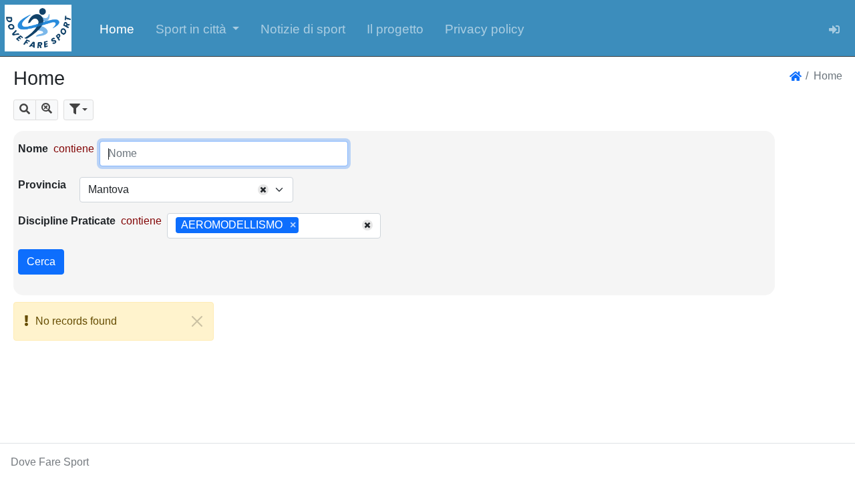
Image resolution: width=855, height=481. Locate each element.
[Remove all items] (263, 189)
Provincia (42, 184)
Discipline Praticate (67, 220)
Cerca (41, 261)
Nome (33, 148)
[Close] (197, 321)
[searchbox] (307, 226)
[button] (197, 28)
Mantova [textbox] (108, 189)
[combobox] (186, 189)
